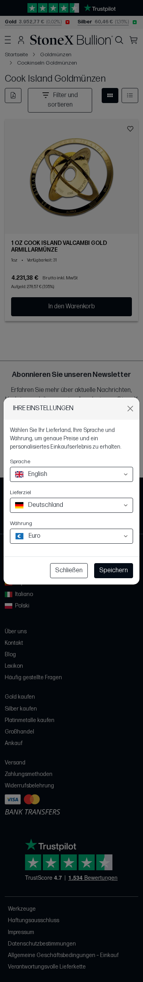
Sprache (20, 461)
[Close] (130, 409)
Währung (21, 523)
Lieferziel (20, 492)
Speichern (113, 570)
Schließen (69, 570)
